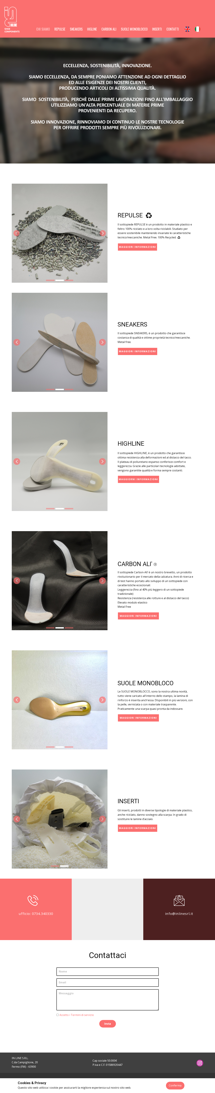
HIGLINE (92, 29)
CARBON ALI (108, 29)
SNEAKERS (76, 29)
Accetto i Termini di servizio (76, 1015)
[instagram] (199, 1063)
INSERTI (157, 29)
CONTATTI (172, 29)
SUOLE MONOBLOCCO (134, 29)
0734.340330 (42, 913)
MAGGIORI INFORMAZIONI (137, 351)
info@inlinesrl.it (179, 913)
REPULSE (59, 29)
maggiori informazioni (137, 246)
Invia (107, 1024)
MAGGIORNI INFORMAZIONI (138, 479)
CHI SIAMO (43, 29)
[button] (16, 233)
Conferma (175, 1085)
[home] (11, 19)
